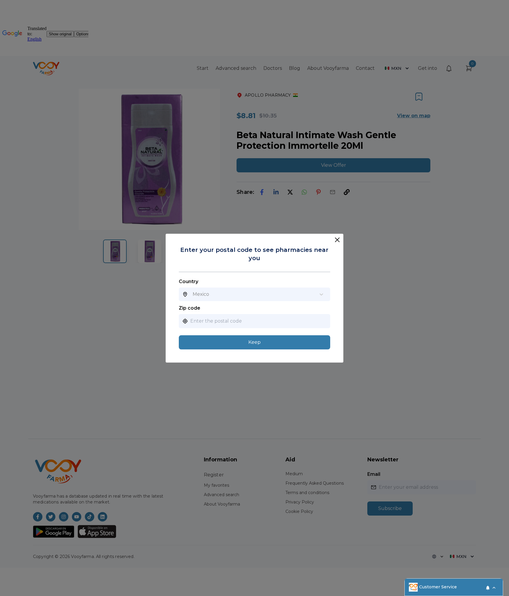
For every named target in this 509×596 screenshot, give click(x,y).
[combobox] (192, 294)
